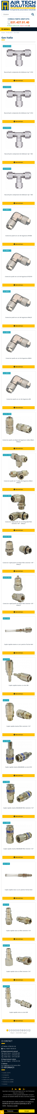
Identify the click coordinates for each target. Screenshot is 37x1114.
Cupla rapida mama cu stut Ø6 (18, 685)
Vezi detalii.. (19, 80)
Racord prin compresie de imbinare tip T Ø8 (18, 195)
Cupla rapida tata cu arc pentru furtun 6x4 (18, 890)
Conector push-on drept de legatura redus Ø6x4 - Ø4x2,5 (18, 441)
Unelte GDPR (6, 1073)
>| (29, 1030)
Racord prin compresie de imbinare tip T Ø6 (18, 154)
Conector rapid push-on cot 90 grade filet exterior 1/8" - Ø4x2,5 (18, 522)
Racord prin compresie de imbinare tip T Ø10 (18, 72)
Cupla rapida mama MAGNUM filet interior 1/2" (18, 849)
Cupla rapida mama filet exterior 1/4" (18, 726)
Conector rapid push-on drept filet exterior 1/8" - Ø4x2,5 (18, 563)
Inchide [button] (32, 1099)
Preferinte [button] (10, 1111)
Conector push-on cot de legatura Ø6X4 (18, 358)
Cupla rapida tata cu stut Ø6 (18, 1012)
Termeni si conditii (7, 1082)
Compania (5, 1075)
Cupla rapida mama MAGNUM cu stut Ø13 (18, 767)
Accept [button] (27, 1111)
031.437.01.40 (20, 22)
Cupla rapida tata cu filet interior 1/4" (18, 971)
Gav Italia (16, 32)
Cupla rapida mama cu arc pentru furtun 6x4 (18, 644)
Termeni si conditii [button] (12, 1106)
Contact (4, 1084)
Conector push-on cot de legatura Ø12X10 (18, 276)
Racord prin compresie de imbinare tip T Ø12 (18, 113)
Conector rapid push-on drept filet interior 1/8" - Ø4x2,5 (18, 604)
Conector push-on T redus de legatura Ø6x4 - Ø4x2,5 (18, 481)
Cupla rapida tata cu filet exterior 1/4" (18, 930)
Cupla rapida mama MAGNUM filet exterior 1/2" (18, 808)
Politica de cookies (8, 1079)
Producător (9, 32)
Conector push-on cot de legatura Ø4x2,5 (18, 317)
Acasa (3, 32)
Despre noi (5, 1077)
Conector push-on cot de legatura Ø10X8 (18, 236)
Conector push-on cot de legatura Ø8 (18, 399)
